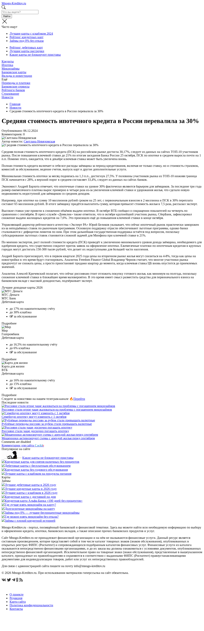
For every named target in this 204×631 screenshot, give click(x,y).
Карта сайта (18, 601)
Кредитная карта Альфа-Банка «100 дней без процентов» (43, 500)
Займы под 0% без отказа (27, 40)
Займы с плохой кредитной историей (30, 520)
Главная (15, 104)
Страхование (10, 93)
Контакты (16, 608)
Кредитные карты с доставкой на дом (30, 496)
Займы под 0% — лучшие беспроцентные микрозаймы (42, 512)
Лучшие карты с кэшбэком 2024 (31, 33)
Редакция (16, 598)
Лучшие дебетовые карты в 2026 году (30, 484)
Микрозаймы (11, 68)
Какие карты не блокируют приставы (35, 54)
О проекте (17, 594)
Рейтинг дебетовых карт (26, 47)
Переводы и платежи (16, 83)
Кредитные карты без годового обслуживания (36, 469)
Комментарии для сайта (23, 445)
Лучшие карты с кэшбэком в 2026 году (31, 492)
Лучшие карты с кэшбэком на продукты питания (38, 473)
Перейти (79, 398)
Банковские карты (14, 72)
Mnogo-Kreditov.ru (14, 3)
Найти (6, 16)
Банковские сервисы (15, 86)
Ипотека (7, 65)
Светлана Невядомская (39, 141)
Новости (7, 97)
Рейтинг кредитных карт (26, 37)
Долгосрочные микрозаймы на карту (30, 508)
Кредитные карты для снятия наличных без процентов (42, 461)
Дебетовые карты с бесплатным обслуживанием (38, 465)
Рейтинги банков (13, 90)
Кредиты (8, 61)
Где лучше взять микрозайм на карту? (30, 504)
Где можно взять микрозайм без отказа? (32, 516)
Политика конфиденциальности (31, 605)
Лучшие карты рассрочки (27, 51)
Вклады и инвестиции (17, 75)
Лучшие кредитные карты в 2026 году (31, 488)
